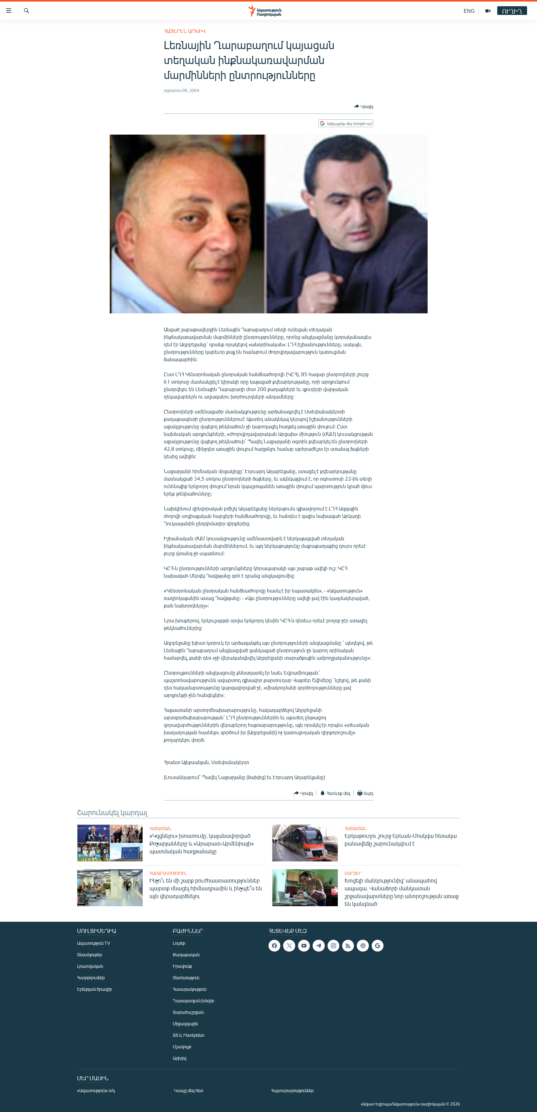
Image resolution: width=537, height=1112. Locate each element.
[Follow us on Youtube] (304, 946)
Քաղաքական (186, 954)
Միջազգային (185, 1023)
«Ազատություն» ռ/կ (96, 1090)
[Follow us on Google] (377, 946)
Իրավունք (182, 966)
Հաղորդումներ (91, 977)
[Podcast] (363, 946)
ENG (469, 11)
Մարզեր (353, 873)
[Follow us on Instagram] (333, 946)
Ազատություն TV (93, 943)
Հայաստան (160, 828)
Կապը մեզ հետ (189, 1090)
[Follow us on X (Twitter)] (289, 946)
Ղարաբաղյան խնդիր (193, 1000)
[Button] (363, 106)
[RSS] (348, 946)
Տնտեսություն (186, 977)
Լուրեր (179, 943)
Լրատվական (90, 966)
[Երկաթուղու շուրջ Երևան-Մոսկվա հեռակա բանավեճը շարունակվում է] (305, 842)
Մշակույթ (182, 1046)
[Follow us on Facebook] (274, 946)
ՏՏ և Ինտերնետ (188, 1035)
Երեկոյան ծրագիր (94, 989)
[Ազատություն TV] (488, 11)
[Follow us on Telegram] (318, 946)
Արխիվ (179, 1058)
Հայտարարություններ (292, 1090)
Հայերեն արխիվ (184, 31)
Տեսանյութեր (89, 954)
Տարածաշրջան (188, 1012)
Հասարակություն (168, 873)
